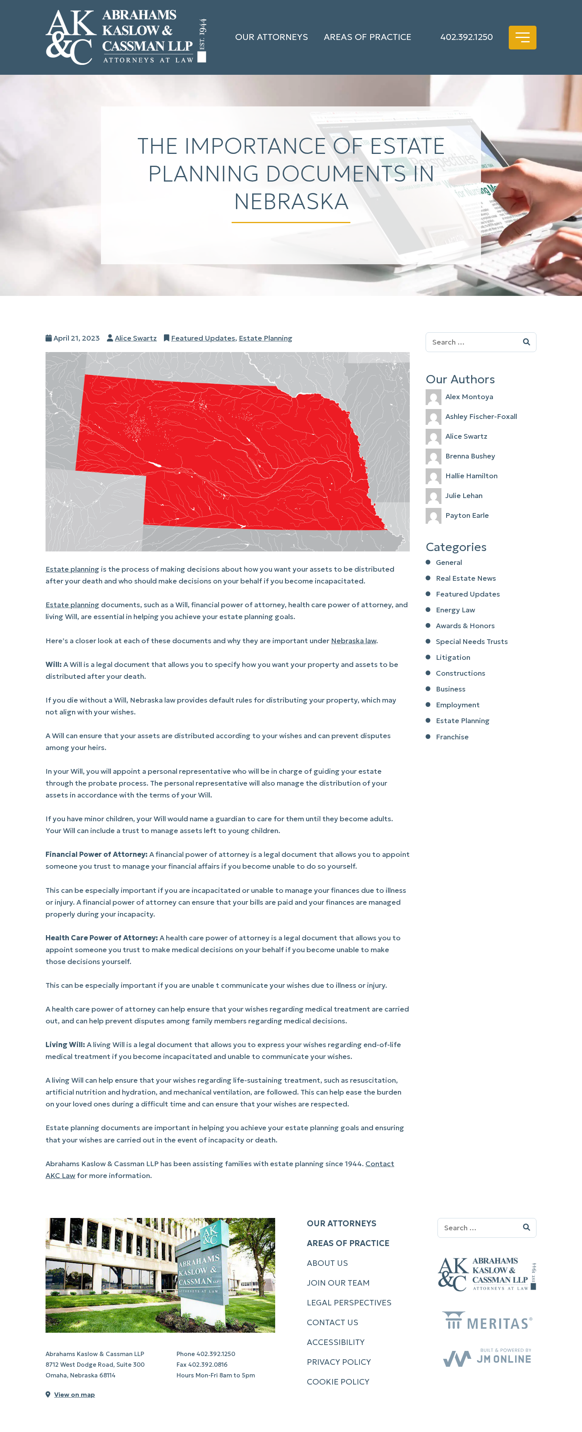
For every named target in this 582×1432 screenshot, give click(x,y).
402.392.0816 (208, 1364)
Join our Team (338, 1283)
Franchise (452, 736)
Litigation (453, 657)
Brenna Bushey (470, 455)
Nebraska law (353, 640)
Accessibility (336, 1342)
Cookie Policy (338, 1382)
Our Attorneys (271, 37)
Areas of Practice (367, 37)
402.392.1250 (466, 37)
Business (451, 688)
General (449, 562)
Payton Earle (467, 515)
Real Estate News (466, 578)
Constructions (460, 673)
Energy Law (455, 609)
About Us (327, 1263)
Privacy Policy (339, 1362)
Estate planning (72, 569)
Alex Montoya (469, 396)
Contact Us (332, 1322)
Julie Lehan (464, 495)
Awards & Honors (465, 625)
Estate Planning (266, 338)
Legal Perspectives (349, 1303)
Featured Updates (203, 338)
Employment (458, 704)
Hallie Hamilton (471, 475)
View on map (74, 1394)
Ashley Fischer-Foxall (481, 416)
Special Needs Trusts (472, 641)
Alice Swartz (136, 338)
